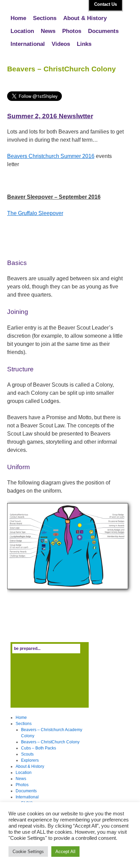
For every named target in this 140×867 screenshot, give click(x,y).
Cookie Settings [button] (28, 851)
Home (18, 18)
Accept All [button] (65, 851)
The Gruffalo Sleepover (35, 213)
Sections (44, 18)
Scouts (27, 754)
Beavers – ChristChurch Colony (50, 742)
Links (84, 44)
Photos (71, 31)
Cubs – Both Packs (38, 748)
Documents (103, 31)
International (28, 44)
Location (22, 31)
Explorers (30, 760)
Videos (61, 44)
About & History (85, 18)
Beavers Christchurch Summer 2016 (50, 156)
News (48, 31)
